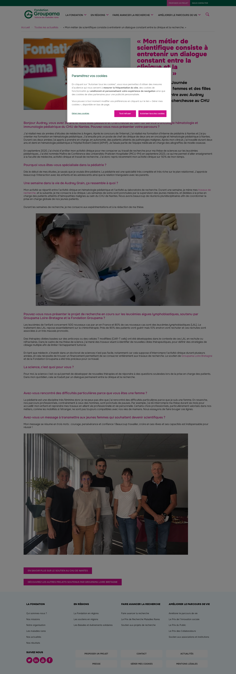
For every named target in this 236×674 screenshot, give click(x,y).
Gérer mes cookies (80, 113)
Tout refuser (125, 113)
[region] (119, 95)
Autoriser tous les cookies (152, 113)
